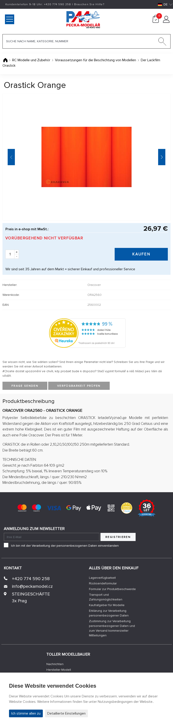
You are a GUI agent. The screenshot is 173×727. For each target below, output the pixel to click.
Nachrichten (55, 664)
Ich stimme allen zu (26, 713)
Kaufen (141, 254)
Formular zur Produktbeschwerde (112, 589)
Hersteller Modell (58, 670)
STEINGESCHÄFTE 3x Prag (31, 597)
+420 (57, 4)
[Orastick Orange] (86, 157)
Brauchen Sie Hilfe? (89, 4)
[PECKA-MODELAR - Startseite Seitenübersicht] (64, 19)
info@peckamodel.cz (32, 586)
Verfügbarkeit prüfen (79, 386)
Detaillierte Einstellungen (66, 713)
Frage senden (24, 386)
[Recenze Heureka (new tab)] (126, 507)
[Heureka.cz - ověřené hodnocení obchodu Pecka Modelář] (87, 333)
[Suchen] (162, 42)
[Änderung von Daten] (166, 21)
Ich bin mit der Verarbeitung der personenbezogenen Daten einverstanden (65, 546)
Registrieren (118, 537)
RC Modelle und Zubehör (31, 60)
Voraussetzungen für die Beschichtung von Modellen (95, 60)
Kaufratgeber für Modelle (107, 605)
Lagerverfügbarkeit (102, 578)
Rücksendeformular (103, 583)
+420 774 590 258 (31, 578)
